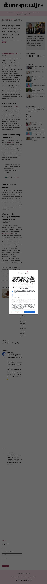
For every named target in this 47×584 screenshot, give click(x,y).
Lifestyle (18, 12)
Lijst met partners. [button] (28, 302)
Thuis (36, 12)
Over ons (10, 12)
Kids (25, 12)
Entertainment (21, 14)
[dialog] (23, 292)
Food (30, 12)
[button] (23, 297)
